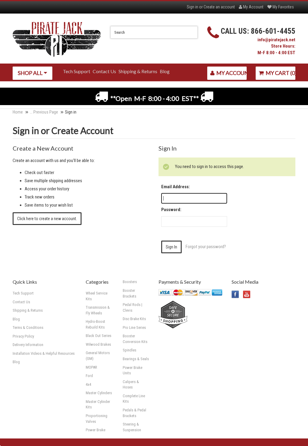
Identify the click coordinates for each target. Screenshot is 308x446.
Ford (89, 375)
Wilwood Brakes (98, 344)
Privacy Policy (23, 336)
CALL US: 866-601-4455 (258, 31)
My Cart (280, 73)
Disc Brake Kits (134, 319)
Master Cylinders (99, 393)
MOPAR (91, 367)
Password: (171, 209)
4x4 (88, 384)
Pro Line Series (134, 327)
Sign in (192, 7)
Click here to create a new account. (47, 218)
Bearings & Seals (136, 359)
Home (18, 112)
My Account (252, 7)
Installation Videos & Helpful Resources (44, 353)
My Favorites (283, 7)
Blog (16, 362)
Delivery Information (28, 344)
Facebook (235, 294)
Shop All (31, 73)
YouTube (247, 294)
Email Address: (175, 186)
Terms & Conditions (28, 327)
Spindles (129, 350)
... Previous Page (44, 112)
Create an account (219, 7)
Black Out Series (98, 335)
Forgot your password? (206, 246)
